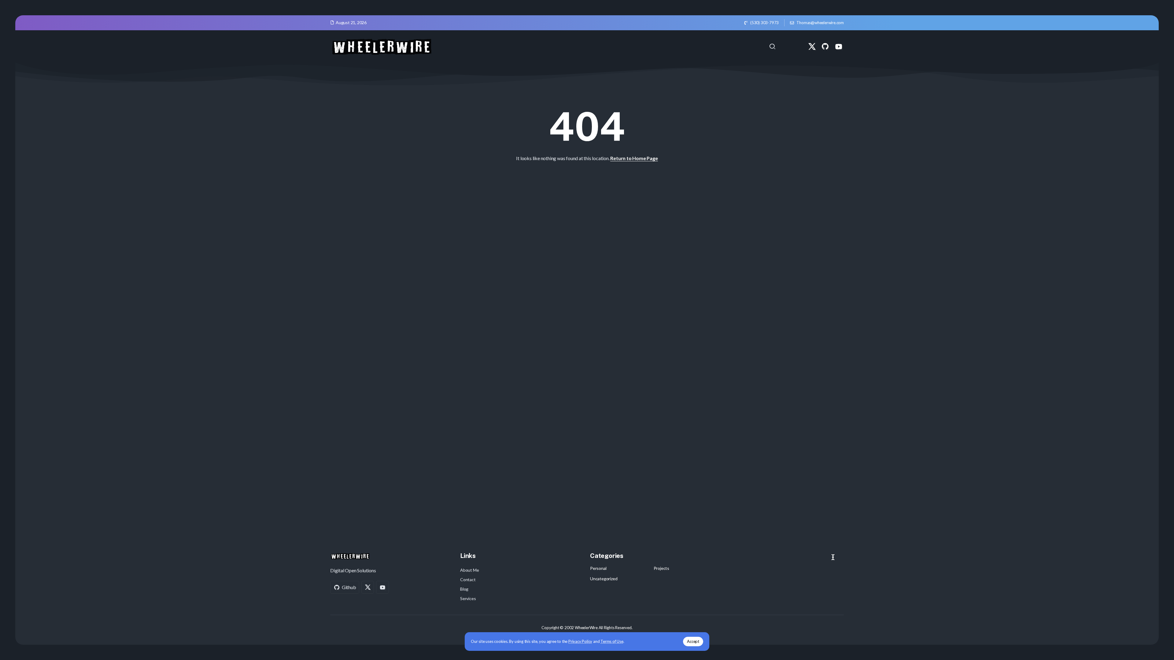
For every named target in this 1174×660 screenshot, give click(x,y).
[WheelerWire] (381, 46)
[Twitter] (812, 46)
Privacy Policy (580, 641)
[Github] (825, 46)
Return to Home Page (634, 158)
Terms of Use (611, 641)
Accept (693, 641)
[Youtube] (838, 46)
